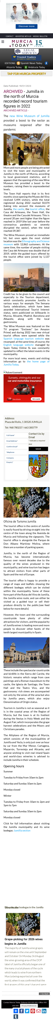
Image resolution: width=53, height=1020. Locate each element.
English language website (18, 344)
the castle (18, 209)
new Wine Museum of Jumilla (29, 116)
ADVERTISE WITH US (23, 36)
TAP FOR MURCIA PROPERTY (26, 73)
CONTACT (9, 36)
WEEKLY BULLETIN (40, 36)
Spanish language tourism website (24, 338)
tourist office (37, 209)
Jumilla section (22, 830)
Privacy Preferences (29, 1006)
